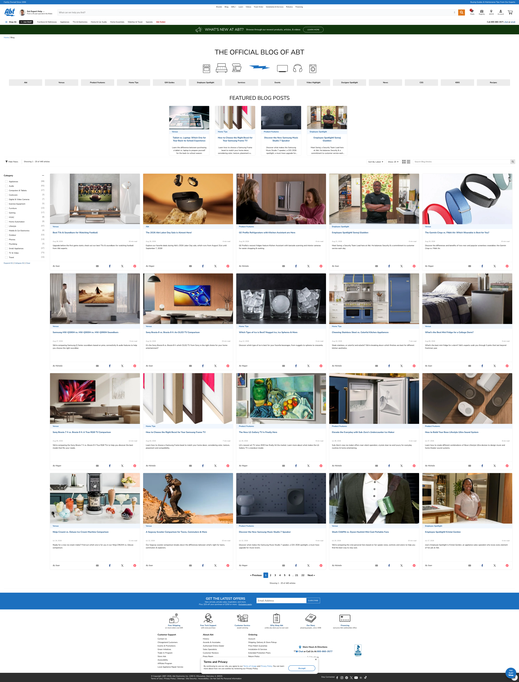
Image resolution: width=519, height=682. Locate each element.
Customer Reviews (211, 653)
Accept (301, 668)
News (385, 82)
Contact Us (162, 639)
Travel (11, 257)
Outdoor (12, 235)
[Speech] (454, 12)
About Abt (208, 634)
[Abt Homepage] (10, 12)
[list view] (408, 161)
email (513, 22)
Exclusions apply (245, 604)
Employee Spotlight (205, 82)
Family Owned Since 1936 (15, 2)
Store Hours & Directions (314, 647)
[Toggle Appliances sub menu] (70, 22)
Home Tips (133, 82)
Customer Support (167, 634)
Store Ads (162, 656)
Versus (61, 82)
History (206, 639)
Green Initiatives (164, 649)
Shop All (12, 22)
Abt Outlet (160, 22)
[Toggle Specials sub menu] (154, 22)
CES (421, 82)
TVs (80, 22)
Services (241, 82)
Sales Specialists (210, 649)
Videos (248, 7)
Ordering (252, 634)
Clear (28, 263)
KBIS (457, 82)
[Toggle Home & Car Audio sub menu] (108, 22)
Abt (25, 82)
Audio (99, 22)
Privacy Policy (266, 666)
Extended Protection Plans (259, 653)
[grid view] (404, 161)
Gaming (12, 213)
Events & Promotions (167, 646)
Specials (149, 22)
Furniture (47, 22)
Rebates (289, 7)
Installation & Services (274, 7)
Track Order (258, 7)
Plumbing (13, 244)
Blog (226, 7)
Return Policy (254, 656)
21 (296, 575)
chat (506, 22)
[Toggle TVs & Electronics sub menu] (88, 22)
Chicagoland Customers (168, 642)
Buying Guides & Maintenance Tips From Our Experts (492, 2)
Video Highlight (313, 82)
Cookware (13, 195)
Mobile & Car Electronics (19, 230)
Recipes (493, 82)
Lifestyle (12, 226)
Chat (300, 651)
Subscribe (313, 600)
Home (117, 22)
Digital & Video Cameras (19, 199)
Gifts (233, 7)
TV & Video (14, 253)
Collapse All (19, 263)
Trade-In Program (165, 653)
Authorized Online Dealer (213, 646)
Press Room (208, 656)
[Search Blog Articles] (512, 161)
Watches (135, 22)
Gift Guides (169, 82)
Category (8, 175)
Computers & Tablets (18, 190)
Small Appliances (16, 248)
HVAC (11, 217)
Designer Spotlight (349, 82)
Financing (299, 7)
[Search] (461, 12)
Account (251, 639)
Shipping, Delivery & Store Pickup (262, 642)
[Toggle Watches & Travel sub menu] (143, 22)
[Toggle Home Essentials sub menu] (125, 22)
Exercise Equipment (17, 204)
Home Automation (17, 221)
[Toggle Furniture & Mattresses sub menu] (58, 22)
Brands (219, 7)
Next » (311, 575)
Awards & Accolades (211, 642)
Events (277, 82)
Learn (241, 7)
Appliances (64, 22)
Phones (12, 239)
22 (302, 575)
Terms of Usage (250, 666)
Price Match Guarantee (257, 646)
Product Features (97, 82)
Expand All (8, 263)
